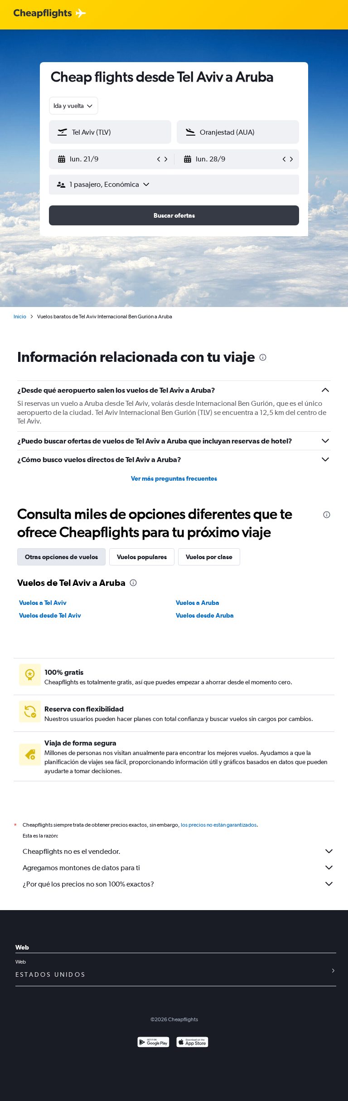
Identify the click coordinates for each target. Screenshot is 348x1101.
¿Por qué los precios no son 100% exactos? (88, 884)
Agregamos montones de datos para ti (81, 867)
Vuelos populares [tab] (142, 556)
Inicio (20, 316)
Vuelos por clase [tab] (209, 556)
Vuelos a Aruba (197, 602)
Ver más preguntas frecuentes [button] (174, 478)
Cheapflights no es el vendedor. (72, 851)
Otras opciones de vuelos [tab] (61, 556)
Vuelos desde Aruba (205, 615)
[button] (106, 159)
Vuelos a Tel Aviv (43, 602)
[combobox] (73, 106)
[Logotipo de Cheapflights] (43, 14)
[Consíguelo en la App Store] (192, 1043)
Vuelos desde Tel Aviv (50, 615)
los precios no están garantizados (218, 825)
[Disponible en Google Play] (153, 1043)
